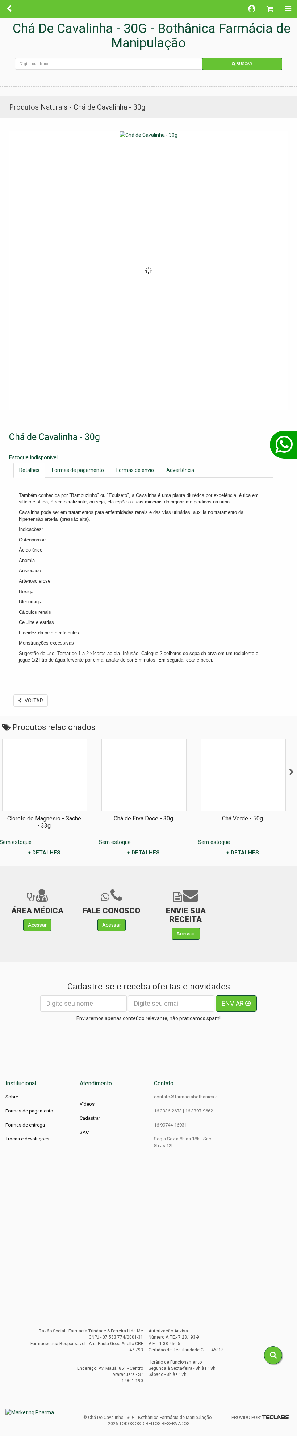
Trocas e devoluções (27, 1138)
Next (291, 772)
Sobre (11, 1096)
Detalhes (29, 470)
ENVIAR (233, 1003)
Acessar (37, 925)
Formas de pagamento (78, 470)
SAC (84, 1132)
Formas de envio (135, 470)
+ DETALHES (44, 852)
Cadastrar (90, 1118)
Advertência (180, 470)
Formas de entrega (25, 1125)
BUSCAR (243, 64)
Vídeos (87, 1104)
